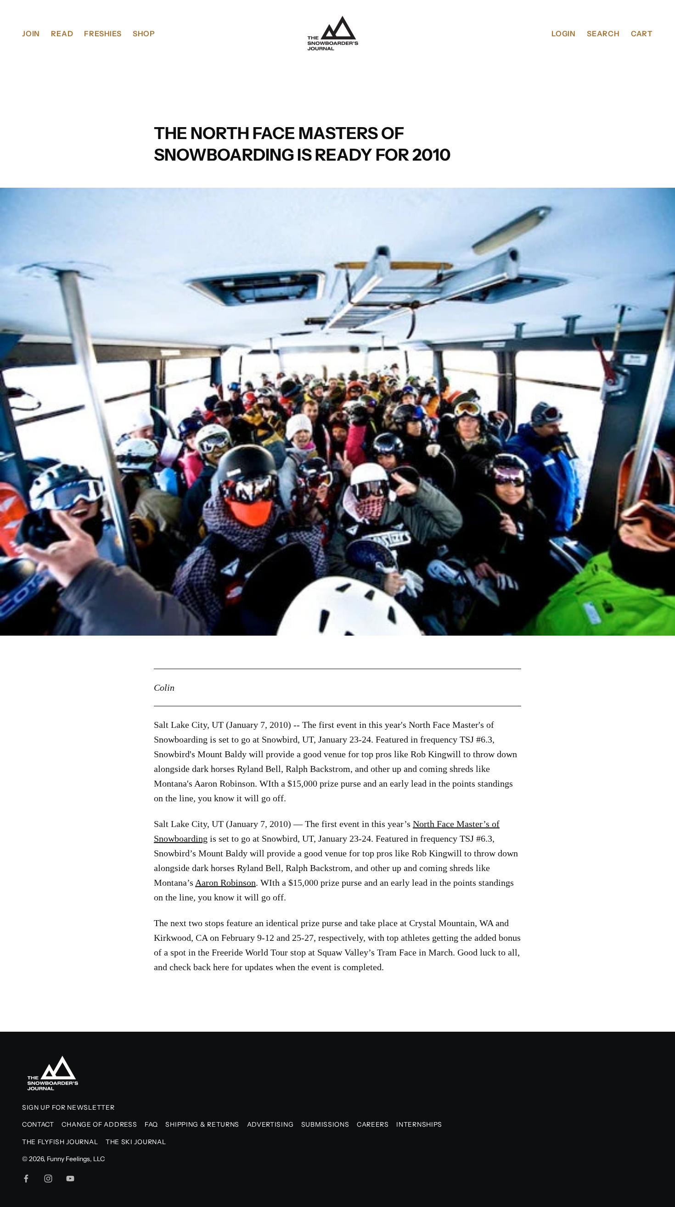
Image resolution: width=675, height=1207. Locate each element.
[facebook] (26, 1179)
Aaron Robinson (224, 783)
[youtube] (70, 1179)
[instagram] (48, 1179)
